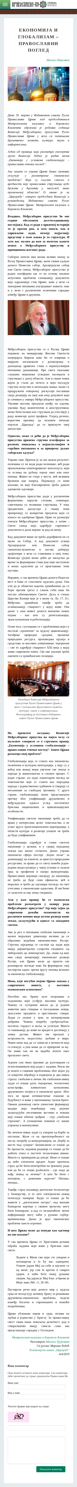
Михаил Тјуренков (57, 1341)
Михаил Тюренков (57, 60)
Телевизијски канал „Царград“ (49, 1350)
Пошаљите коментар (51, 1469)
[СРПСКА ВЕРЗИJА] (34, 4)
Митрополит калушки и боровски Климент (40, 1337)
